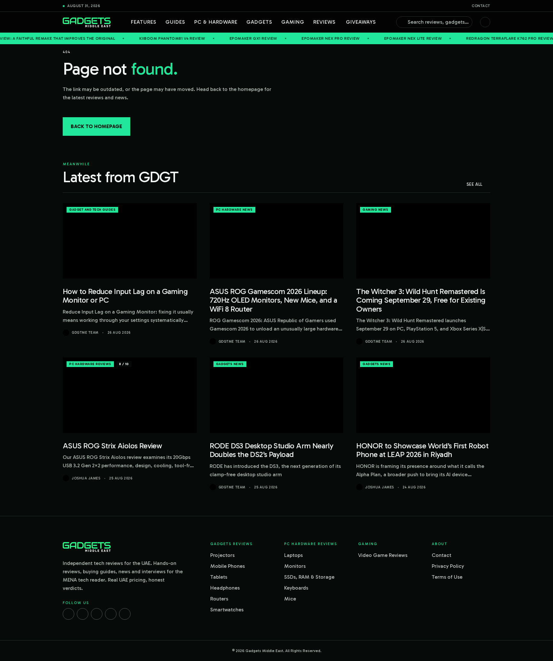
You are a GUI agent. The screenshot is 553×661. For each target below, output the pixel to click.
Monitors (295, 566)
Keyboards (296, 588)
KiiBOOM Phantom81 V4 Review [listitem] (152, 38)
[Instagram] (82, 614)
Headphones (225, 588)
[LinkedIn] (110, 614)
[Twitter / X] (96, 614)
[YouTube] (125, 614)
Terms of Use (447, 577)
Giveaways (361, 22)
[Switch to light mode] (485, 22)
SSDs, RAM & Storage (309, 577)
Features (143, 22)
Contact (481, 6)
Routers (219, 599)
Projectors (222, 555)
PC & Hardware (215, 22)
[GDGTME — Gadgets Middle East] (87, 22)
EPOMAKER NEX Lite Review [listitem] (392, 38)
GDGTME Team (85, 332)
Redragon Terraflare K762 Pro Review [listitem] (489, 38)
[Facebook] (68, 614)
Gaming (292, 22)
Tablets (218, 577)
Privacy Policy (448, 566)
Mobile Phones (227, 566)
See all (475, 184)
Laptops (293, 555)
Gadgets (259, 22)
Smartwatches (227, 610)
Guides (175, 22)
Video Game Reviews (382, 555)
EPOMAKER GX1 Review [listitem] (233, 38)
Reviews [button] (324, 22)
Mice (290, 599)
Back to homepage (96, 126)
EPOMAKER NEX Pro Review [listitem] (310, 38)
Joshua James (86, 478)
